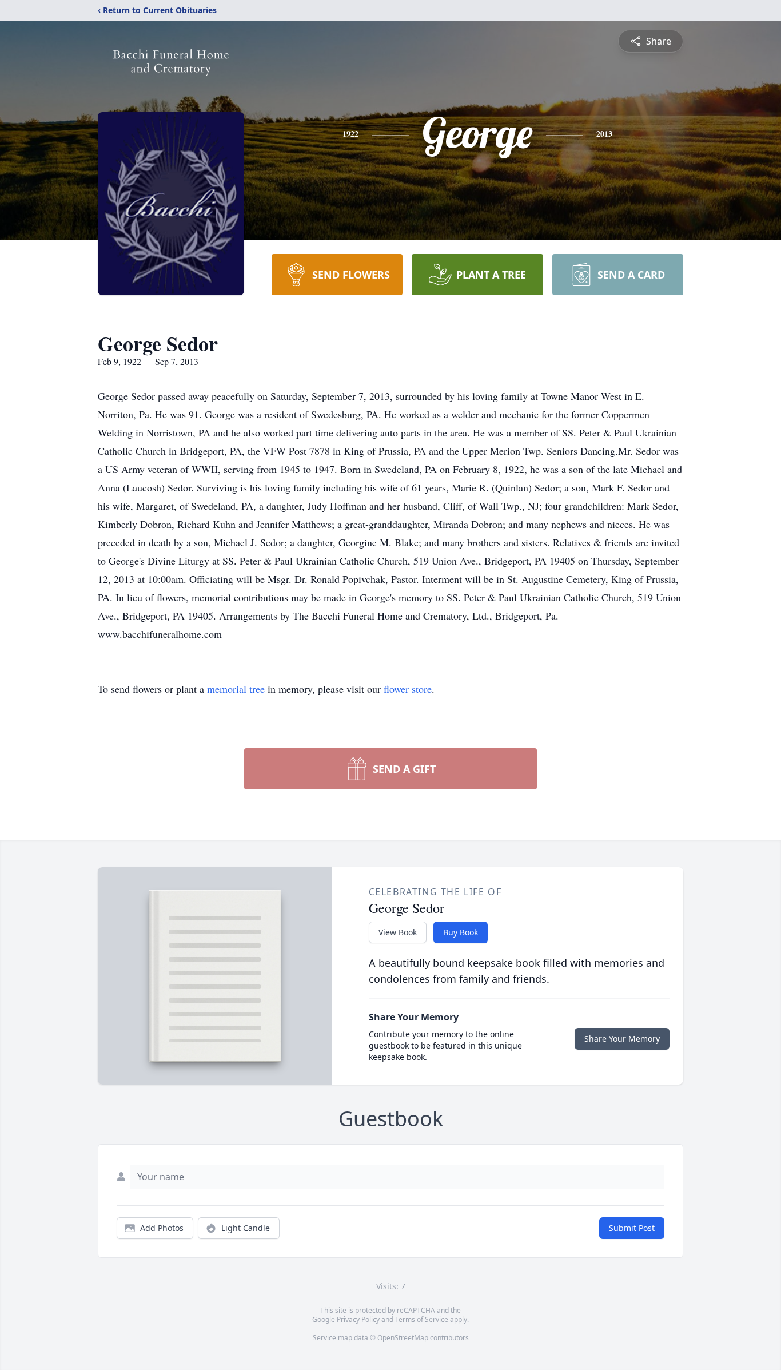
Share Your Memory (622, 1038)
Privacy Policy (358, 1319)
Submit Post (632, 1227)
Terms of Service (421, 1319)
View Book (397, 932)
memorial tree (236, 689)
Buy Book (460, 932)
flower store (408, 689)
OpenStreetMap (402, 1338)
